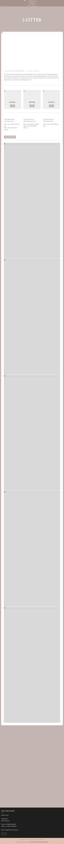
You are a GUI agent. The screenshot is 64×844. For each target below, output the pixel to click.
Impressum (22, 839)
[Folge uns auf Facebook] (2, 833)
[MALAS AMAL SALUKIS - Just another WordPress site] (32, 3)
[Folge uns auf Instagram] (5, 833)
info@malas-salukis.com (11, 830)
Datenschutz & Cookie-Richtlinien (35, 839)
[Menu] (2, 3)
